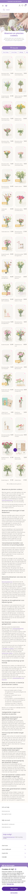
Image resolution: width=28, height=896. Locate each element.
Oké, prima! (14, 889)
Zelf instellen (14, 893)
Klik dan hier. (10, 884)
